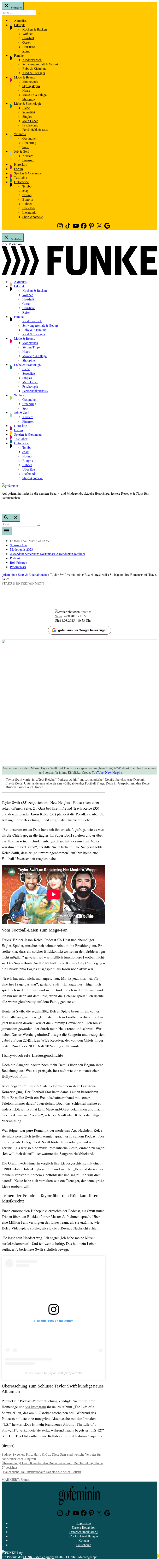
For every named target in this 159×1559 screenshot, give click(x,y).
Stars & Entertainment (32, 574)
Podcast (15, 558)
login (4, 506)
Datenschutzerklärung (83, 1532)
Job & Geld (21, 151)
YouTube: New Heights (107, 772)
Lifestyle (19, 25)
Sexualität (28, 112)
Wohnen (27, 33)
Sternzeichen (18, 545)
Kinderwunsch (32, 60)
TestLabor (20, 177)
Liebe (26, 107)
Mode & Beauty (24, 77)
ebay (25, 190)
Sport (25, 147)
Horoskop (20, 164)
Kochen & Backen (34, 29)
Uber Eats (28, 208)
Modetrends (30, 81)
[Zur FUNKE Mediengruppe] (79, 274)
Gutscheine (21, 182)
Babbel (27, 203)
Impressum (84, 1523)
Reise (26, 51)
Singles (27, 116)
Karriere (27, 155)
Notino (26, 195)
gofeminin (8, 574)
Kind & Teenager (33, 73)
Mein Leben (30, 121)
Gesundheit (29, 138)
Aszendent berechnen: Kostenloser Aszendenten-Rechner (47, 554)
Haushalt (28, 38)
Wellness (20, 134)
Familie (19, 55)
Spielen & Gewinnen (28, 173)
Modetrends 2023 (21, 549)
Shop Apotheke (32, 216)
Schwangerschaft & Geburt (40, 64)
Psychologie (30, 125)
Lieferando (29, 212)
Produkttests (18, 567)
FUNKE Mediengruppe (38, 1557)
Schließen (16, 7)
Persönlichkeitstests (35, 129)
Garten (26, 42)
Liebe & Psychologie (27, 103)
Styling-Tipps (31, 86)
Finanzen (28, 160)
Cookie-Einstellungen (84, 1536)
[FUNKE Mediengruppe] (13, 1552)
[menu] (7, 531)
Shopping (28, 99)
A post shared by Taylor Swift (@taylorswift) (53, 1373)
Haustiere (28, 46)
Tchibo (26, 186)
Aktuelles (20, 20)
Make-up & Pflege (34, 94)
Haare (26, 90)
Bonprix (27, 199)
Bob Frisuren (18, 562)
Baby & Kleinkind (34, 68)
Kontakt (83, 1540)
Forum (18, 169)
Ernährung (29, 142)
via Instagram (35, 1407)
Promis (25, 1479)
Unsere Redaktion (83, 1527)
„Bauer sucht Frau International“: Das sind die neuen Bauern (41, 1472)
